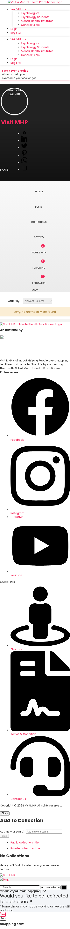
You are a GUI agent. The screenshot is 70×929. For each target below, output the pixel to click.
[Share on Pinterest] (24, 155)
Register (15, 33)
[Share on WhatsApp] (24, 162)
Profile (39, 191)
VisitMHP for (18, 9)
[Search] (63, 887)
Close (5, 813)
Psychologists (30, 13)
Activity (39, 237)
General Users (30, 25)
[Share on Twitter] (24, 148)
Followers (39, 280)
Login (14, 29)
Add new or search (13, 831)
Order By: (14, 301)
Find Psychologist (15, 71)
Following (39, 264)
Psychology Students (35, 17)
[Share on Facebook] (24, 133)
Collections (39, 222)
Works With (39, 249)
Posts (39, 206)
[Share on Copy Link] (24, 170)
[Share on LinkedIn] (24, 141)
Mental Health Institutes (37, 21)
